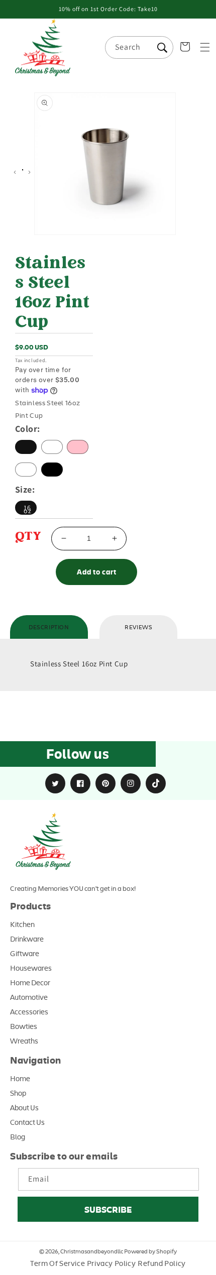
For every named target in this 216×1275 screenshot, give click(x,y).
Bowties (23, 1026)
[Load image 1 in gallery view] (23, 170)
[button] (205, 47)
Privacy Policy (111, 1263)
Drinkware (27, 939)
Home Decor (30, 982)
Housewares (31, 968)
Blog (17, 1136)
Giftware (24, 953)
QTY (28, 537)
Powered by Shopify (150, 1251)
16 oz (28, 509)
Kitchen (22, 924)
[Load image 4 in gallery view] (22, 170)
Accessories (29, 1011)
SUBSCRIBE (108, 1209)
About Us (24, 1107)
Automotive (29, 997)
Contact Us (27, 1122)
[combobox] (139, 47)
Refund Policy (162, 1263)
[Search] (162, 48)
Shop (18, 1093)
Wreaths (24, 1040)
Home (20, 1078)
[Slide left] (15, 172)
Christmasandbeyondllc (91, 1251)
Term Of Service (57, 1263)
